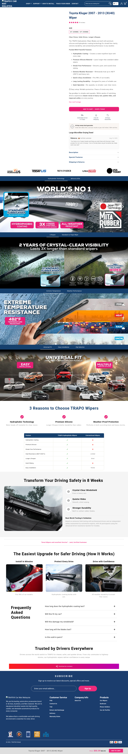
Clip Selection (80, 347)
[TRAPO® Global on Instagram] (14, 724)
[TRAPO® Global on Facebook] (7, 724)
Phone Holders (105, 707)
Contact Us (53, 703)
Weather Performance (74, 291)
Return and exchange (57, 710)
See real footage (75, 102)
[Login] (121, 4)
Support (36, 3)
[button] (74, 22)
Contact (75, 3)
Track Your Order (63, 3)
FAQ (51, 700)
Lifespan (53, 235)
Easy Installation (63, 347)
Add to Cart (116, 750)
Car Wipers (103, 700)
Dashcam (103, 703)
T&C (51, 707)
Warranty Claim (55, 716)
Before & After (75, 178)
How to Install (48, 3)
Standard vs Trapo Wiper (70, 235)
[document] (36, 23)
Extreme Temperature (53, 291)
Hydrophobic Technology (56, 178)
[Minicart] (125, 4)
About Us (78, 700)
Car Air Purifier (105, 710)
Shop (28, 3)
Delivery (52, 713)
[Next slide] (123, 207)
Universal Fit (48, 347)
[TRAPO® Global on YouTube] (11, 724)
